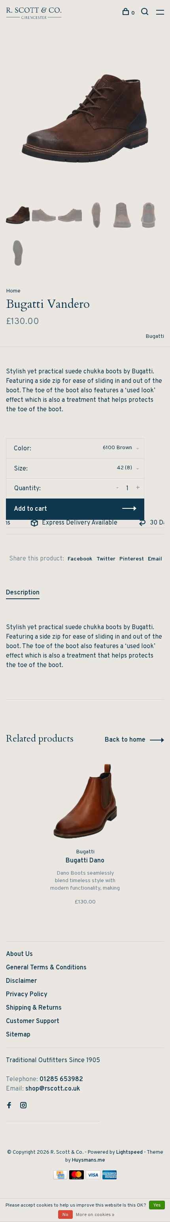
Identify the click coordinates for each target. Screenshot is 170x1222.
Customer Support (32, 1021)
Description (23, 593)
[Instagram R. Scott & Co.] (23, 1106)
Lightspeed (129, 1152)
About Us (19, 954)
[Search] (145, 13)
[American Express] (109, 1178)
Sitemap (18, 1035)
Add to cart (30, 509)
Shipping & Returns (34, 1008)
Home (13, 291)
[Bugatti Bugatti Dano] (85, 801)
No (65, 1215)
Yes (157, 1205)
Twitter (105, 559)
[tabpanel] (85, 118)
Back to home (125, 740)
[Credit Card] (60, 1178)
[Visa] (93, 1178)
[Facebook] (9, 1106)
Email (155, 559)
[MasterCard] (76, 1178)
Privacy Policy (26, 995)
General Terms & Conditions (46, 968)
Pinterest (131, 559)
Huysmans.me (88, 1160)
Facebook (80, 559)
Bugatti (154, 336)
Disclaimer (21, 981)
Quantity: (27, 489)
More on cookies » (95, 1215)
